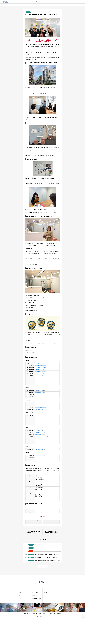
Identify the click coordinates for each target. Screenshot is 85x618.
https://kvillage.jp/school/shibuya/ (39, 369)
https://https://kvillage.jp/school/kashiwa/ (40, 407)
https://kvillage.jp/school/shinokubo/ (40, 363)
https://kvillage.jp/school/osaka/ (39, 430)
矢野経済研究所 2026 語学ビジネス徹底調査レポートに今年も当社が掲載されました (47, 551)
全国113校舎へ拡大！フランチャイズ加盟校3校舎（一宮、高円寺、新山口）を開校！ (48, 557)
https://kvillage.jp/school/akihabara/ (39, 375)
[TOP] (42, 576)
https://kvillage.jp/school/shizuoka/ (39, 415)
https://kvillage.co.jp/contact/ (30, 353)
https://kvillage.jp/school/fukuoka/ (39, 455)
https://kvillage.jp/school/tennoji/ (39, 438)
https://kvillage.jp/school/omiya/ (39, 409)
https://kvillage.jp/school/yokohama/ (40, 396)
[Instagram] (40, 584)
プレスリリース (31, 544)
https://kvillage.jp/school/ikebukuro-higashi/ (40, 371)
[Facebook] (43, 584)
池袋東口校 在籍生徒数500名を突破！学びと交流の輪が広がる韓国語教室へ (47, 544)
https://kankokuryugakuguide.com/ (49, 212)
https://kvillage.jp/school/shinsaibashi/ (40, 432)
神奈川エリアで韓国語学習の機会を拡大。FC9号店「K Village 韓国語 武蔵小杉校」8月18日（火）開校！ (48, 547)
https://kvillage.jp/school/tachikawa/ (39, 377)
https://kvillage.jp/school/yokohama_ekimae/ (41, 394)
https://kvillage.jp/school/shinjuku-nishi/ (40, 367)
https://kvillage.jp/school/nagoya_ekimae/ (40, 417)
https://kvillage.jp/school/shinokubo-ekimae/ (40, 365)
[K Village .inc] (6, 2)
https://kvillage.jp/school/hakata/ (39, 457)
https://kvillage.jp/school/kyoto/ (39, 440)
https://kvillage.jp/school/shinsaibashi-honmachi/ (41, 436)
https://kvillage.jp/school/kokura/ (39, 459)
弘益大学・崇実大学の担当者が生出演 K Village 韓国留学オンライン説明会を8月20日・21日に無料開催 (48, 554)
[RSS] (44, 584)
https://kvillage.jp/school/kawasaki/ (39, 390)
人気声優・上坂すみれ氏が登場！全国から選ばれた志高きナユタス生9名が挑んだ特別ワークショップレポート (48, 560)
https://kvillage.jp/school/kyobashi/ (39, 434)
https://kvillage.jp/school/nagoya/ (39, 419)
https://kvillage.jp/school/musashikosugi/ (40, 392)
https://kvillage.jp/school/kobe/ (32, 310)
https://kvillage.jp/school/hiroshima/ (39, 449)
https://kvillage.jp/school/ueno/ (39, 373)
